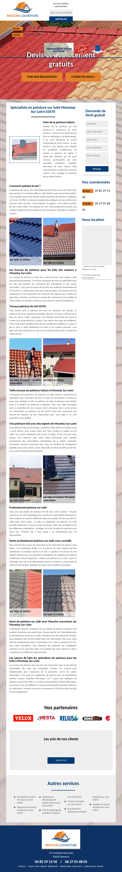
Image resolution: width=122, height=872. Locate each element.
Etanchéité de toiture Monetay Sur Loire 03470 (26, 800)
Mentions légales (70, 867)
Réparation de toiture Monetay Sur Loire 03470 (26, 810)
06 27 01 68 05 (34, 34)
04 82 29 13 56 (34, 28)
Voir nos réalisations (42, 77)
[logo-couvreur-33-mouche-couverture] (22, 9)
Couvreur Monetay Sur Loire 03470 (76, 803)
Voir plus (61, 760)
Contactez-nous (93, 867)
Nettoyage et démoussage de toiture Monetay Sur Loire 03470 (51, 801)
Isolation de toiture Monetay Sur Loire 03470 (101, 807)
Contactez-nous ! (83, 77)
